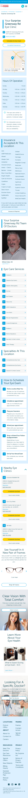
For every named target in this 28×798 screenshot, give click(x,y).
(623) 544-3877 (7, 511)
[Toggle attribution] (23, 69)
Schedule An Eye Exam (14, 41)
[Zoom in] (23, 63)
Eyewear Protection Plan (6, 773)
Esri (10, 69)
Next (26, 571)
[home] (5, 6)
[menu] (26, 6)
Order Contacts (14, 610)
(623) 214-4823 (10, 36)
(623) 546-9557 (7, 487)
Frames (18, 725)
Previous (1, 571)
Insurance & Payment (14, 211)
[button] (14, 469)
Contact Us (7, 736)
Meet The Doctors (14, 698)
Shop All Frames (14, 585)
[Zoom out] (23, 66)
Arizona (11, 11)
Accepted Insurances (14, 45)
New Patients (7, 763)
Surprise (18, 11)
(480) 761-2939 (7, 535)
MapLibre (7, 69)
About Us (6, 733)
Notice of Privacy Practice (19, 760)
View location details (14, 495)
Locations (4, 11)
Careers (6, 739)
